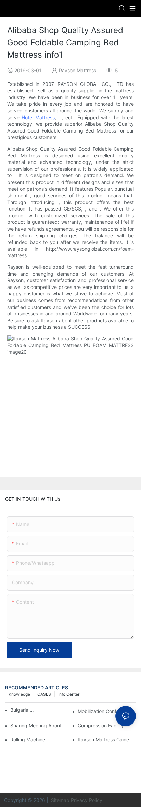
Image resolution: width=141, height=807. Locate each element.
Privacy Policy (86, 800)
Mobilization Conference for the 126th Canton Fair (107, 711)
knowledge (19, 694)
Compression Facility (101, 725)
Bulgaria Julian (22, 710)
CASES (44, 694)
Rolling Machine (27, 739)
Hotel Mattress (38, 117)
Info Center (68, 694)
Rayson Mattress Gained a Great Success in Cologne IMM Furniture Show (107, 739)
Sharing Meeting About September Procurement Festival (39, 725)
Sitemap (59, 800)
